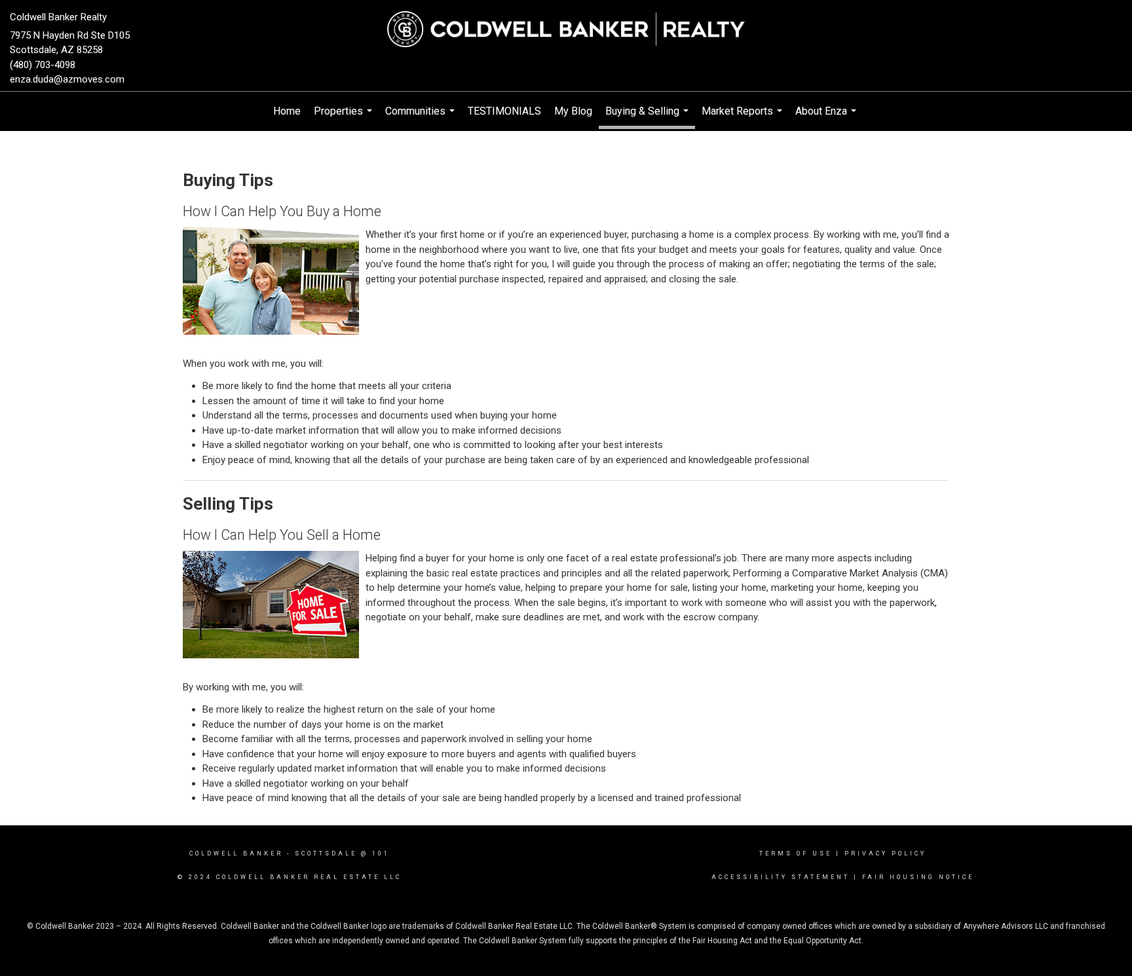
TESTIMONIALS (504, 111)
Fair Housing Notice (918, 877)
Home (287, 111)
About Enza (827, 118)
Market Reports (743, 118)
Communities (421, 118)
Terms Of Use (795, 853)
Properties (344, 118)
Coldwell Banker (236, 853)
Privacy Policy (885, 853)
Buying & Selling (648, 117)
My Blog (573, 111)
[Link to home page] (566, 29)
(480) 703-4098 (42, 65)
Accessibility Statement (780, 877)
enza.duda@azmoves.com (67, 79)
